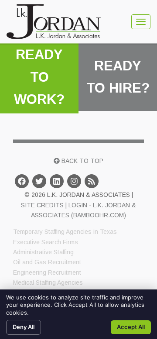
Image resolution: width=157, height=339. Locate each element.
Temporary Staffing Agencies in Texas (65, 231)
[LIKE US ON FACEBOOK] (22, 181)
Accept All (131, 326)
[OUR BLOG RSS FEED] (92, 181)
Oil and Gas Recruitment (47, 262)
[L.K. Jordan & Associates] (53, 21)
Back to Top (81, 160)
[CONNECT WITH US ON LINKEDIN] (57, 181)
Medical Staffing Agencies (48, 282)
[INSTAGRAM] (74, 181)
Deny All (23, 326)
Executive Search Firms (45, 242)
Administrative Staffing (43, 252)
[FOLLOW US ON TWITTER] (39, 181)
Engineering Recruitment (47, 272)
